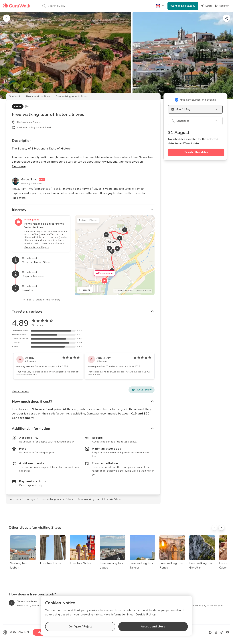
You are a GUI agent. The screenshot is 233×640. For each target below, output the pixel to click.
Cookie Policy (145, 615)
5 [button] (119, 238)
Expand (86, 290)
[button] (104, 280)
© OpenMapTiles (123, 290)
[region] (115, 255)
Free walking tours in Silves (72, 96)
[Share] (226, 18)
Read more (18, 166)
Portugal (31, 499)
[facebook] (210, 632)
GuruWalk (15, 96)
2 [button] (112, 251)
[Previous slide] (9, 55)
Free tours (15, 499)
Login (209, 5)
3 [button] (109, 248)
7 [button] (124, 229)
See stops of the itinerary (43, 299)
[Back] (6, 18)
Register (224, 5)
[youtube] (227, 632)
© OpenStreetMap (142, 290)
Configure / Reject (80, 627)
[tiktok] (221, 632)
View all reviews (20, 391)
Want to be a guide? (182, 6)
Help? (39, 632)
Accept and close (153, 627)
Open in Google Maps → (36, 247)
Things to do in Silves (38, 96)
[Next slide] (224, 55)
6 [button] (106, 234)
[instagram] (215, 632)
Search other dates (196, 152)
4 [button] (117, 248)
